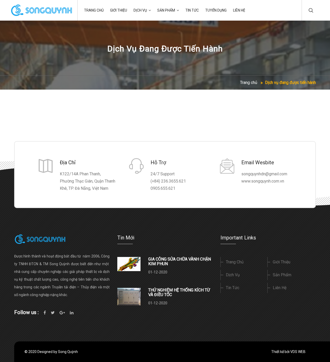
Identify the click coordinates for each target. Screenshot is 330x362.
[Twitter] (53, 312)
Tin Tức (192, 10)
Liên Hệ (239, 10)
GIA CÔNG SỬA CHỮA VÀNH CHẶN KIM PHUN (179, 261)
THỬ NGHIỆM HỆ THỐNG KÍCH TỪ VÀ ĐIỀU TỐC (179, 292)
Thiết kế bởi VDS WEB (288, 352)
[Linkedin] (71, 312)
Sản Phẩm (166, 10)
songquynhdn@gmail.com (264, 173)
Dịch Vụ (140, 10)
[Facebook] (45, 312)
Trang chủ (248, 82)
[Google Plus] (62, 312)
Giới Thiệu (118, 10)
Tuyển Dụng (216, 10)
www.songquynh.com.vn (262, 181)
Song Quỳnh (68, 352)
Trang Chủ (94, 10)
